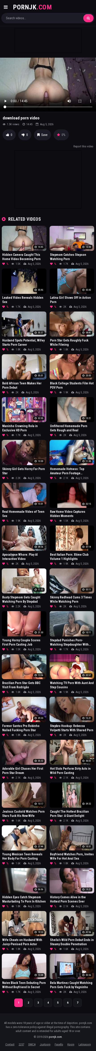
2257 (21, 1044)
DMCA (31, 1044)
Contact (10, 1044)
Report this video (83, 146)
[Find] (88, 18)
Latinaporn (85, 1044)
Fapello (59, 1044)
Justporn (45, 1044)
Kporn (70, 1044)
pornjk (32, 7)
